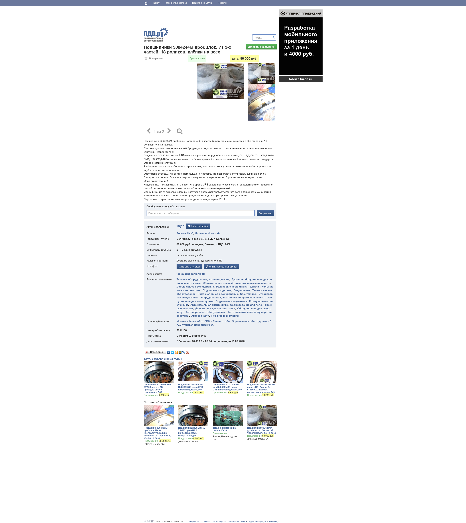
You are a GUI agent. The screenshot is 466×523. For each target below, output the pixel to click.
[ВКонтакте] (169, 351)
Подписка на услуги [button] (202, 3)
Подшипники (242, 290)
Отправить (265, 213)
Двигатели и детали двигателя (215, 308)
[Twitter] (172, 351)
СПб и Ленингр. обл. (217, 321)
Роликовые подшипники (232, 286)
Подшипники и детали (217, 290)
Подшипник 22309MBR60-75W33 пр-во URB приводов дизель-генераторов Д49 (157, 388)
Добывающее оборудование (195, 286)
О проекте (194, 521)
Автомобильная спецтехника (209, 304)
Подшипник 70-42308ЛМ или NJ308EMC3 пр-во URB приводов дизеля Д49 (227, 387)
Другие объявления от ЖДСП (163, 358)
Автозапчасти (200, 315)
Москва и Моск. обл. (208, 233)
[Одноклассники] (176, 351)
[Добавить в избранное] (146, 59)
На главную (274, 521)
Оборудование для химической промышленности (232, 297)
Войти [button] (156, 3)
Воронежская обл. (243, 321)
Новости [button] (222, 3)
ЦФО (190, 233)
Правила (206, 521)
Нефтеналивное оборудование (218, 294)
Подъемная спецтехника (231, 301)
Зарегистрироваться (176, 3)
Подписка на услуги (257, 521)
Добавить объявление (261, 46)
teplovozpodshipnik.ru (191, 274)
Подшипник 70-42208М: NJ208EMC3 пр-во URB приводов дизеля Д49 (190, 387)
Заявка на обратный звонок (222, 266)
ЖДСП (180, 226)
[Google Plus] (188, 351)
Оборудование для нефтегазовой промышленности (236, 283)
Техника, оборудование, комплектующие (203, 279)
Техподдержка (219, 521)
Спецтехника (248, 294)
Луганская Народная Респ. (197, 324)
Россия (181, 233)
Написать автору (199, 225)
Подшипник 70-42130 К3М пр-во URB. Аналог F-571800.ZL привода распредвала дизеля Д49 (261, 388)
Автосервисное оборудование (206, 312)
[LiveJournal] (184, 351)
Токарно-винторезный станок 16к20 (224, 429)
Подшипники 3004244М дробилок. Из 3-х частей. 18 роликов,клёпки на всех (261, 430)
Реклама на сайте (236, 521)
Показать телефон (191, 266)
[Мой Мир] (180, 351)
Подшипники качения (225, 315)
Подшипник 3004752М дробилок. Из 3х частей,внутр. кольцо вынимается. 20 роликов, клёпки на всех (157, 432)
